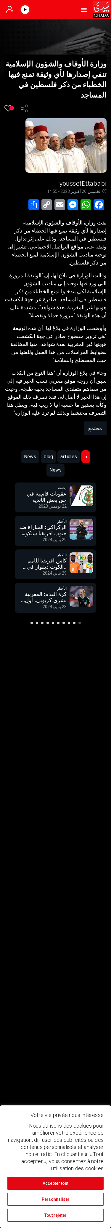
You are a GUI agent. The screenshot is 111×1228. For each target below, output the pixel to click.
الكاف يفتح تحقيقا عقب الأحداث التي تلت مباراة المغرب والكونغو (46, 598)
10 (31, 623)
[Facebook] (100, 206)
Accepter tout (55, 1183)
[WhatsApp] (87, 206)
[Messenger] (74, 206)
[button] (84, 10)
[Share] (34, 206)
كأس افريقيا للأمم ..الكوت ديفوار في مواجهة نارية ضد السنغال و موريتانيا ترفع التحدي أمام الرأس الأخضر (47, 531)
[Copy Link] (47, 206)
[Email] (60, 206)
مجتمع (95, 428)
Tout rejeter (55, 1215)
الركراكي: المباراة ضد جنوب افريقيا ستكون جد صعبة (43, 497)
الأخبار (62, 489)
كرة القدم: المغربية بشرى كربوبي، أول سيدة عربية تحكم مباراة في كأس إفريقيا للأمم (46, 564)
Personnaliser (56, 1199)
